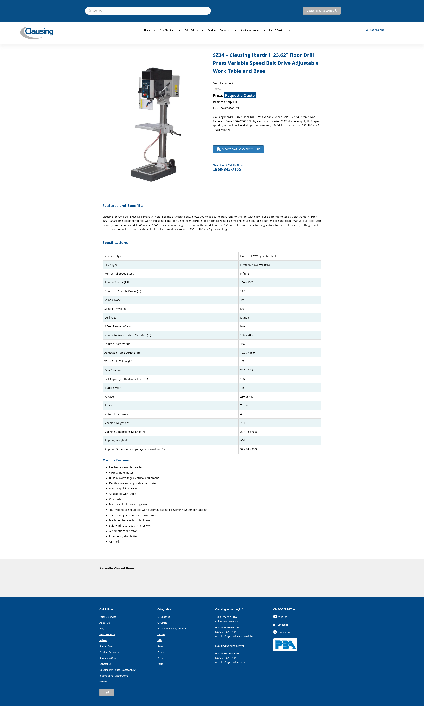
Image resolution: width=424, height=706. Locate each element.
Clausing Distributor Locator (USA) (118, 669)
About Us (104, 622)
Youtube (282, 617)
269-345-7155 (231, 627)
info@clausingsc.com (234, 662)
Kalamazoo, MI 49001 (227, 621)
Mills (159, 640)
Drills (160, 658)
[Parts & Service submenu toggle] (289, 30)
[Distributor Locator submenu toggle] (264, 30)
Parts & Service (276, 30)
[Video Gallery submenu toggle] (202, 30)
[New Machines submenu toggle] (179, 30)
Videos (103, 640)
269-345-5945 (228, 632)
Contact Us (225, 30)
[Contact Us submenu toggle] (235, 30)
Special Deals (106, 646)
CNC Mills (162, 622)
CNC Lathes (163, 616)
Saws (160, 646)
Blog (101, 628)
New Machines (167, 30)
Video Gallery (191, 30)
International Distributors (113, 675)
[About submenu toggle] (155, 30)
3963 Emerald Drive (226, 617)
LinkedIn (283, 624)
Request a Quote (240, 95)
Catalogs (212, 30)
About (147, 30)
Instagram (284, 632)
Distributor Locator (249, 30)
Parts (160, 663)
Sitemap (103, 681)
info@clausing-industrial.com (239, 636)
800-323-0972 (232, 653)
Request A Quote (108, 658)
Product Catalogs (109, 652)
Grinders (162, 652)
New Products (107, 634)
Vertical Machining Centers (171, 628)
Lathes (161, 634)
